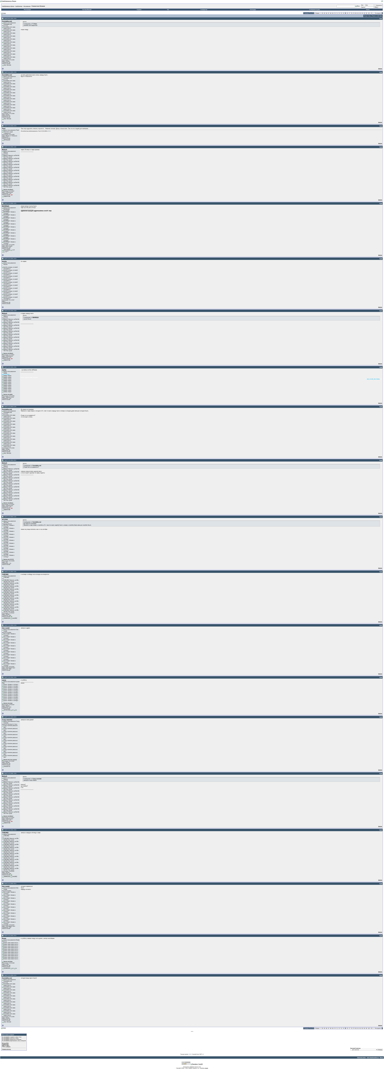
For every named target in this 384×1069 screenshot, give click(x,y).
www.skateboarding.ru (373, 1057)
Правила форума (6, 1049)
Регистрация (27, 9)
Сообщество (203, 9)
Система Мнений (86, 9)
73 (341, 13)
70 (335, 13)
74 (343, 13)
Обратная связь (361, 1057)
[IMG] (3, 1045)
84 (364, 13)
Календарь (253, 9)
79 (353, 13)
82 (360, 13)
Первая (317, 13)
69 (332, 13)
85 (366, 13)
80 (355, 13)
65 (324, 13)
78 (351, 13)
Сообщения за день (314, 9)
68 (330, 13)
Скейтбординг (18, 6)
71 (337, 13)
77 (349, 13)
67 (328, 13)
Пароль (363, 7)
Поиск (368, 9)
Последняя (378, 13)
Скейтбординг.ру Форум (8, 6)
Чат (168, 9)
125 (369, 13)
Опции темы (367, 15)
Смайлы (4, 1044)
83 (362, 13)
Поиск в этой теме (377, 15)
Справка (139, 9)
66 (326, 13)
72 (339, 13)
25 (322, 13)
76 (347, 13)
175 (371, 13)
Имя (362, 5)
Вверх (381, 1057)
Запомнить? (379, 5)
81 (358, 13)
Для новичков (27, 6)
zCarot (206, 1068)
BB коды (4, 1043)
